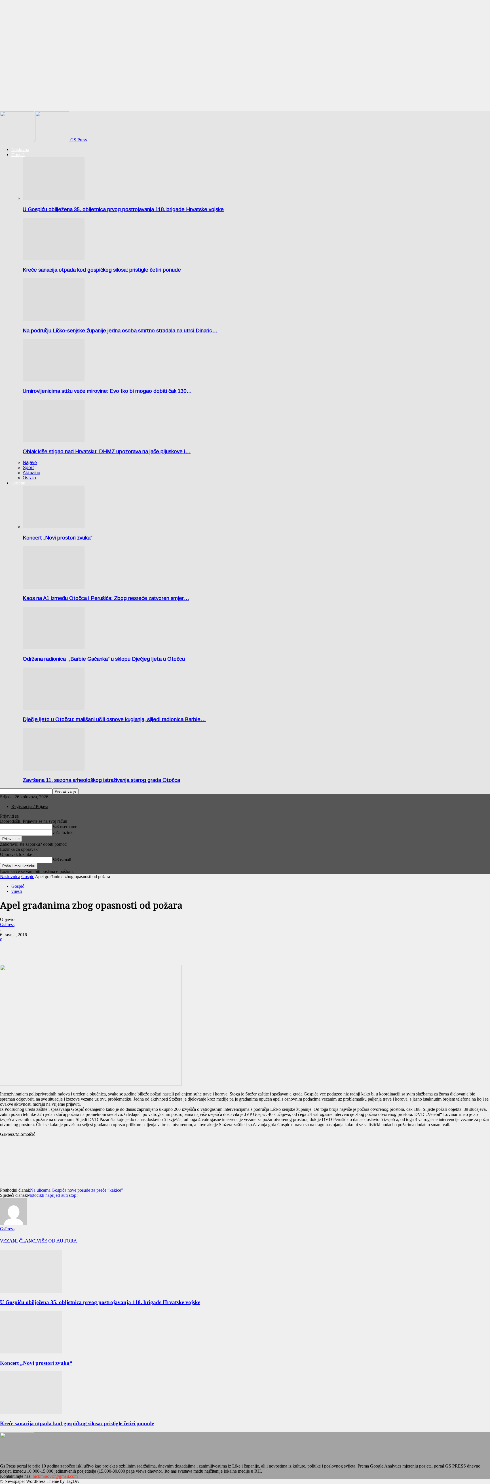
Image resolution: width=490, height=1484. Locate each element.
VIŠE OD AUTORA (57, 1241)
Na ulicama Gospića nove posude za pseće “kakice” (76, 1190)
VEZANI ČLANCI (18, 1241)
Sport (28, 467)
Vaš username (64, 826)
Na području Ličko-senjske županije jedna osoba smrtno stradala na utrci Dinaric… (120, 330)
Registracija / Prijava (29, 806)
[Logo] (17, 139)
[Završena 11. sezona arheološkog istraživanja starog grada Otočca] (54, 769)
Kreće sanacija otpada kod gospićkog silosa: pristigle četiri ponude (102, 270)
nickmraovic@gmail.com (55, 1476)
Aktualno (31, 472)
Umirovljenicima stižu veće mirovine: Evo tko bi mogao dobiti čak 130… (107, 391)
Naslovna (20, 149)
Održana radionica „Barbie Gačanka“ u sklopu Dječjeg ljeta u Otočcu (104, 659)
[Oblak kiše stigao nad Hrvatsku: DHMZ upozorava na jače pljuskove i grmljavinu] (54, 440)
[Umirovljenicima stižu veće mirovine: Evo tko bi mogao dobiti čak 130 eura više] (54, 379)
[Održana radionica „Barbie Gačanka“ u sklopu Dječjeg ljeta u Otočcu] (54, 647)
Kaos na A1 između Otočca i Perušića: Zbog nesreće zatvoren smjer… (106, 598)
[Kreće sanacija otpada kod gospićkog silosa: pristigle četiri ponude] (54, 258)
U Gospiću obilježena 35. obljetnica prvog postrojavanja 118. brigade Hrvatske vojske (123, 209)
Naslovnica (10, 876)
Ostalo (29, 477)
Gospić (18, 154)
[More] (30, 948)
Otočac (18, 482)
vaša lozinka (63, 832)
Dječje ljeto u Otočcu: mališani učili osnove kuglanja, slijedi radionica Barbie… (114, 719)
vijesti (16, 891)
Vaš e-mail (61, 859)
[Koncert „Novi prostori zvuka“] (54, 526)
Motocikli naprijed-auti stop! (52, 1195)
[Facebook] (9, 948)
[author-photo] (13, 1223)
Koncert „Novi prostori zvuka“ (57, 538)
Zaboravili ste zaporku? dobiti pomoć (33, 844)
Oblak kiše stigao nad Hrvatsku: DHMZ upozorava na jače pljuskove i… (107, 451)
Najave (30, 462)
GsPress (7, 924)
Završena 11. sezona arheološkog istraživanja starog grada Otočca (101, 780)
